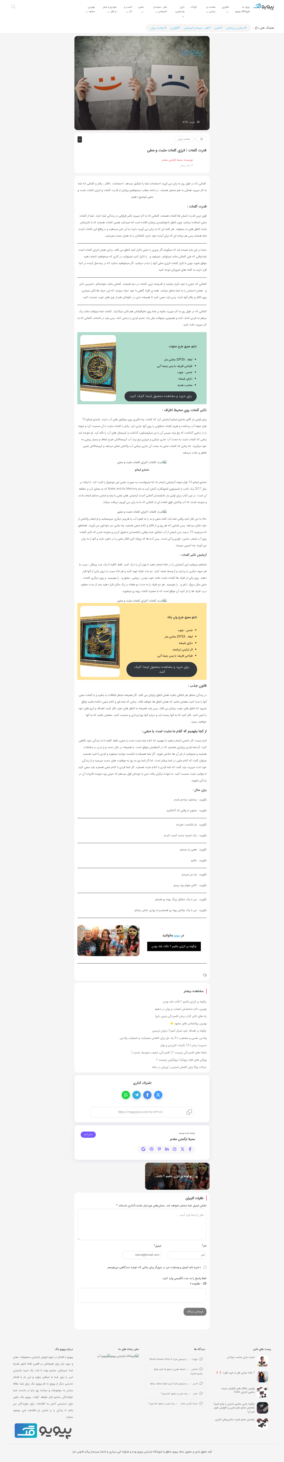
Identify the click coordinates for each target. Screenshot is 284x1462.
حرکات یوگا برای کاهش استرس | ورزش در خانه (179, 1067)
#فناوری (175, 28)
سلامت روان (184, 139)
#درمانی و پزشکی (236, 28)
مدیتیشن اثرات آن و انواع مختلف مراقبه (168, 1384)
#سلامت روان (158, 28)
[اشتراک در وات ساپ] (126, 1095)
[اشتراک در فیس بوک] (147, 1095)
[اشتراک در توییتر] (158, 1095)
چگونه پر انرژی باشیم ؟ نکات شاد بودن (185, 1001)
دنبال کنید (88, 1134)
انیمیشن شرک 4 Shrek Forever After (168, 1359)
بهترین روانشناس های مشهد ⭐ (188, 1023)
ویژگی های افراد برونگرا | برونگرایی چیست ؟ (181, 1060)
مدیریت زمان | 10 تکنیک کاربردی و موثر (183, 1045)
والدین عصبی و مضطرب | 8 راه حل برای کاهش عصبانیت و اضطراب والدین (163, 1038)
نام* (204, 1246)
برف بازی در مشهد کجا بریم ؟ (174, 1393)
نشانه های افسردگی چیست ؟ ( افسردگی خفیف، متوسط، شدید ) (169, 1052)
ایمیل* (157, 1246)
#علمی (218, 28)
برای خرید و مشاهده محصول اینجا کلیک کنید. (160, 396)
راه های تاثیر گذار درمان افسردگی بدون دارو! (181, 1016)
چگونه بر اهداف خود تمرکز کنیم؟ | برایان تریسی (179, 1030)
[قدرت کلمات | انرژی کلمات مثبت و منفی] (142, 82)
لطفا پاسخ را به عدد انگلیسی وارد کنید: (184, 1278)
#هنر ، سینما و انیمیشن (197, 28)
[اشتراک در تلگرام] (136, 1095)
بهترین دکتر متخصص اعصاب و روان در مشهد (180, 1009)
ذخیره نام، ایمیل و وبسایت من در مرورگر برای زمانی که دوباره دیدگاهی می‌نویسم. (154, 1267)
